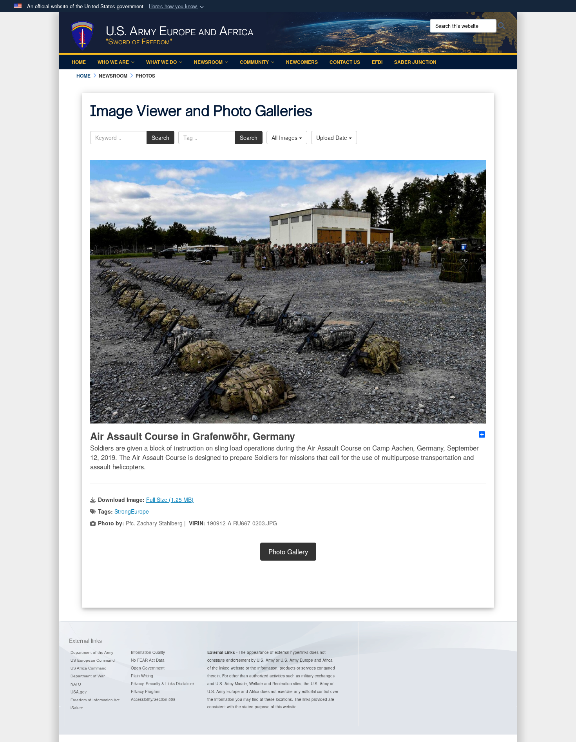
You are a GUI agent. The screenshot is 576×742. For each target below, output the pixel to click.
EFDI (377, 61)
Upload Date (332, 137)
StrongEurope (131, 511)
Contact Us (345, 61)
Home (79, 61)
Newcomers (302, 61)
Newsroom (208, 61)
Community (254, 61)
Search (160, 137)
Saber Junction (415, 61)
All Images (285, 137)
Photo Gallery (288, 551)
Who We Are (113, 61)
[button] (177, 6)
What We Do (161, 61)
